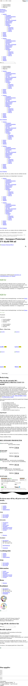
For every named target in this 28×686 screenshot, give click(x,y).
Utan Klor (7, 19)
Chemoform (10, 27)
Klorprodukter (8, 17)
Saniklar (10, 30)
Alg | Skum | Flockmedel (10, 20)
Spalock (4, 32)
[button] (25, 246)
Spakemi (4, 14)
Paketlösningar (8, 22)
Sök (1, 62)
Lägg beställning (5, 684)
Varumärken (8, 25)
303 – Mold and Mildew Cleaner (19, 395)
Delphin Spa (11, 28)
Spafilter (4, 34)
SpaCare (10, 31)
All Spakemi (8, 15)
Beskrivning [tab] (4, 373)
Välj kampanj (3, 681)
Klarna (25, 298)
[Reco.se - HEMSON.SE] (3, 598)
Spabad (4, 33)
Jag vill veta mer (13, 684)
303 (9, 26)
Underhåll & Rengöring (10, 16)
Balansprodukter (9, 21)
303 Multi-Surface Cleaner (8, 396)
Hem (1, 235)
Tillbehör (5, 36)
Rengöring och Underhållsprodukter (15, 235)
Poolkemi (7, 23)
